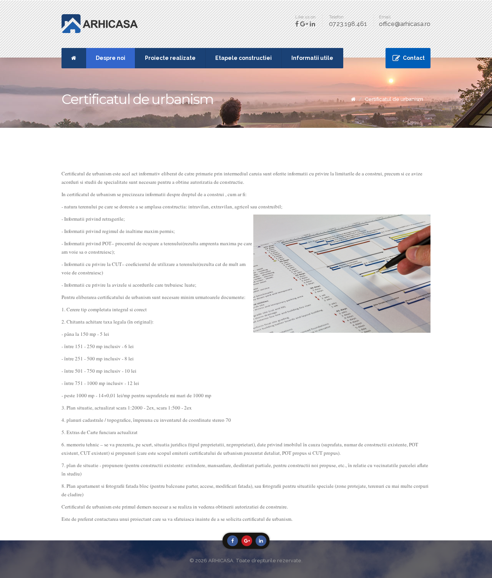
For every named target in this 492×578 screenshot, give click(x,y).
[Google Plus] (246, 540)
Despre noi (110, 58)
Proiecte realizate (170, 58)
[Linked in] (261, 540)
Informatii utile (312, 58)
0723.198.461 (348, 24)
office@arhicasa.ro (404, 24)
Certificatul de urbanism (394, 99)
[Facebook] (232, 540)
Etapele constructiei (243, 58)
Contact (414, 58)
